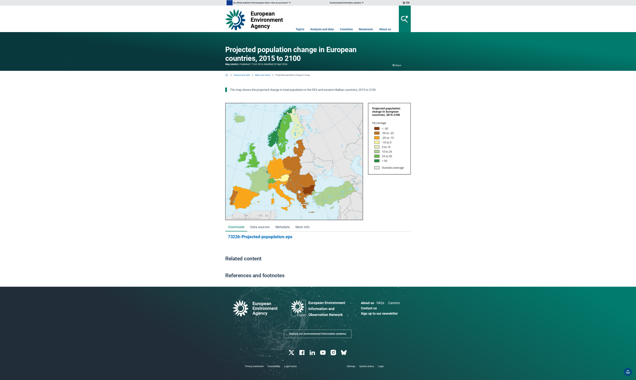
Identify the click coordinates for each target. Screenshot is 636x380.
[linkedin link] (313, 352)
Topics (300, 29)
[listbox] (258, 3)
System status (366, 366)
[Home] (227, 75)
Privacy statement (254, 366)
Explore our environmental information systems (317, 333)
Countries (346, 29)
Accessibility (274, 366)
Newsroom (366, 29)
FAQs (380, 303)
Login (381, 366)
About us (385, 29)
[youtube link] (323, 352)
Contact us (369, 308)
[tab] (236, 227)
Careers (394, 303)
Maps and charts (262, 75)
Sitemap (351, 366)
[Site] (255, 19)
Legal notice (290, 366)
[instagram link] (333, 352)
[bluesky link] (344, 352)
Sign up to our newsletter (379, 313)
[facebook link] (302, 352)
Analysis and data (322, 29)
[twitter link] (292, 352)
